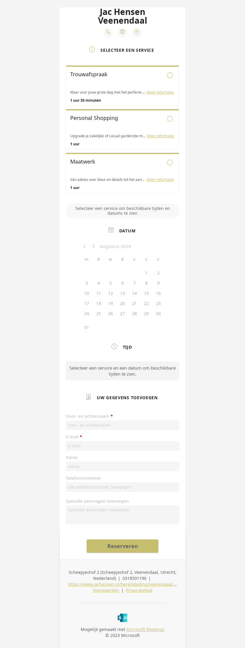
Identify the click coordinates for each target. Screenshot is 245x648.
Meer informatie (160, 92)
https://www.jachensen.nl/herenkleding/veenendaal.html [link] (125, 584)
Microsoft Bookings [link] (145, 629)
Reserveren (122, 546)
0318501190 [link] (134, 578)
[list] (122, 130)
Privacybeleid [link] (139, 590)
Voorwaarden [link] (106, 590)
